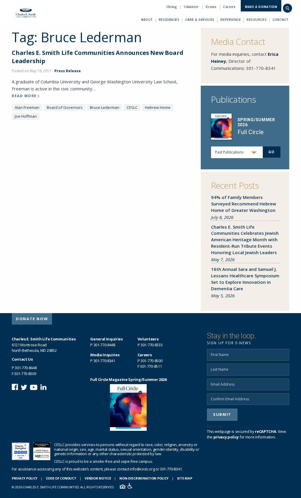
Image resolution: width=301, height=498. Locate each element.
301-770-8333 (151, 344)
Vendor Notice (98, 478)
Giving (171, 7)
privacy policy (236, 426)
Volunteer (191, 7)
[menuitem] (171, 7)
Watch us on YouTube (33, 387)
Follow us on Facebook (15, 387)
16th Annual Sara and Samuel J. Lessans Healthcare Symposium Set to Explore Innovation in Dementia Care (245, 278)
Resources (257, 20)
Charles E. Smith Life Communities (28, 12)
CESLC (132, 107)
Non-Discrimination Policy (143, 478)
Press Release (67, 70)
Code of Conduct (61, 478)
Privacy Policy (24, 478)
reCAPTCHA (265, 431)
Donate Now (32, 318)
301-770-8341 (261, 68)
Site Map (184, 478)
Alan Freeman (27, 107)
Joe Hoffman (26, 116)
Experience (230, 20)
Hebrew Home (157, 107)
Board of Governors (65, 107)
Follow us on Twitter (24, 387)
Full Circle (251, 132)
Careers (229, 7)
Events (210, 7)
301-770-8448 (25, 367)
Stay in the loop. (231, 336)
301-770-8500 (151, 360)
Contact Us (22, 359)
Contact (280, 20)
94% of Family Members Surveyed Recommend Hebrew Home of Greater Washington (243, 203)
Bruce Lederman (104, 107)
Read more (24, 96)
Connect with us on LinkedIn (43, 387)
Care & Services (199, 20)
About (147, 20)
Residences (169, 20)
